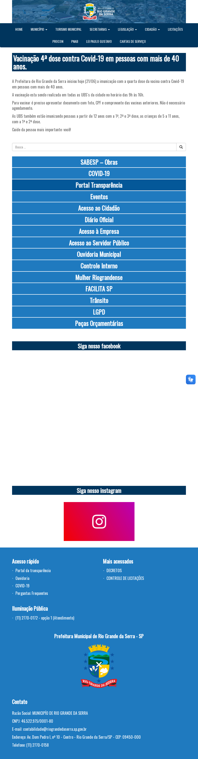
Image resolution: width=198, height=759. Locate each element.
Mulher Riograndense (99, 277)
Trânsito (99, 300)
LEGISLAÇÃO (126, 29)
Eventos (99, 196)
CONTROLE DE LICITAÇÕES (125, 578)
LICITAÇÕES (175, 29)
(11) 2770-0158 (37, 745)
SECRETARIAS (98, 29)
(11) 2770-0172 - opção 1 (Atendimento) (44, 618)
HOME (19, 29)
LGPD (99, 311)
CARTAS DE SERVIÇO (133, 41)
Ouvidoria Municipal (99, 253)
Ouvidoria (22, 578)
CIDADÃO (151, 29)
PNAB (74, 41)
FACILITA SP (99, 288)
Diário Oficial (99, 219)
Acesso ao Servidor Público (99, 242)
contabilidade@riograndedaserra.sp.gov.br (55, 729)
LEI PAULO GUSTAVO (99, 41)
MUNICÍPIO (38, 29)
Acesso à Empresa (99, 230)
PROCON (57, 41)
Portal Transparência (99, 184)
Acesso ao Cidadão (99, 207)
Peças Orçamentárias (99, 323)
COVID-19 (99, 173)
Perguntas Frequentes (31, 593)
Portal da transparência (33, 570)
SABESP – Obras (99, 161)
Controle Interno (99, 265)
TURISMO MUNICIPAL (68, 29)
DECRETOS (114, 570)
